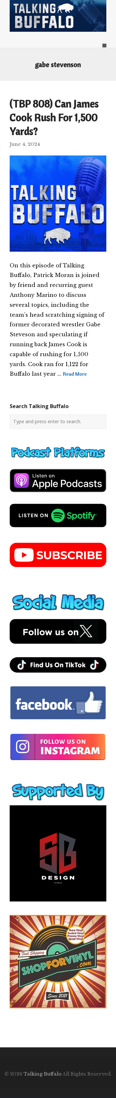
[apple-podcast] (58, 494)
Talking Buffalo (43, 1074)
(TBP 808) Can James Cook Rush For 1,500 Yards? (54, 117)
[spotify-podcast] (58, 529)
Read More (75, 374)
